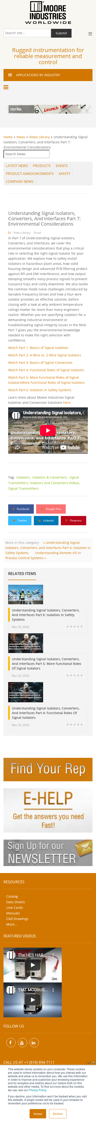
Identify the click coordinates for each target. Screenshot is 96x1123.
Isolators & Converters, (50, 477)
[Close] (93, 1062)
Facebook (22, 509)
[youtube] (22, 1042)
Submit (61, 33)
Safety (64, 173)
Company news (19, 181)
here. (67, 402)
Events (62, 165)
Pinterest (75, 520)
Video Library (39, 137)
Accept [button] (38, 1114)
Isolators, (24, 477)
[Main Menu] (6, 87)
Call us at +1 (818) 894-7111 (29, 1062)
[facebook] (11, 1042)
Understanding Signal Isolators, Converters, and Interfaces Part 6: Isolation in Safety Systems (45, 615)
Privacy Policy (37, 1090)
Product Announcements (30, 173)
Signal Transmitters (23, 488)
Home (8, 137)
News (21, 137)
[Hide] (89, 1062)
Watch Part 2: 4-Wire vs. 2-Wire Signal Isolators (44, 355)
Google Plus (53, 509)
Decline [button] (58, 1114)
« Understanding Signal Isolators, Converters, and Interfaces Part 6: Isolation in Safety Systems (48, 547)
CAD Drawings (17, 918)
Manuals (13, 913)
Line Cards (14, 907)
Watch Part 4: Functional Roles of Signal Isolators (46, 370)
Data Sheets (15, 902)
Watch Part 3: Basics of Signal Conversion (40, 362)
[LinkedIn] (34, 1042)
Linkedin (48, 520)
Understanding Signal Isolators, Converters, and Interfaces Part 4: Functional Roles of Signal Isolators (45, 713)
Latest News (17, 165)
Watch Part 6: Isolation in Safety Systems (39, 390)
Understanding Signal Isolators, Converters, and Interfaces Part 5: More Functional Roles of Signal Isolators (46, 663)
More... (11, 924)
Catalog (12, 896)
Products (42, 165)
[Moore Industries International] (48, 12)
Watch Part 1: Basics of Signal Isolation (38, 347)
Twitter (22, 520)
